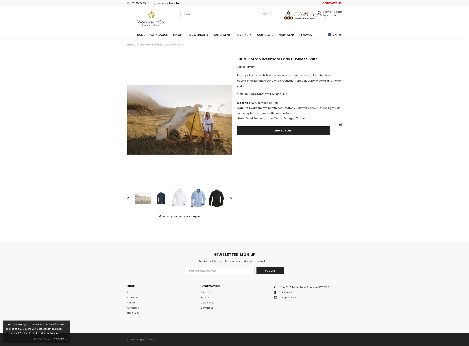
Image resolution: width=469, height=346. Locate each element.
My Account (330, 15)
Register (337, 11)
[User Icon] (319, 13)
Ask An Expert (192, 216)
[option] (179, 120)
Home (130, 44)
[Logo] (151, 18)
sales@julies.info (168, 3)
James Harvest (245, 66)
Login (326, 11)
